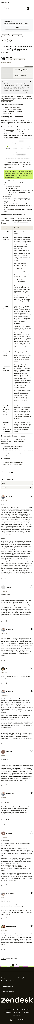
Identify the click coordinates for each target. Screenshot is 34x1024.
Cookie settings (8, 1012)
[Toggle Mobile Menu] (31, 2)
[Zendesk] (17, 1000)
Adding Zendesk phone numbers (13, 462)
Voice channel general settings (13, 109)
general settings (15, 209)
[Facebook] (5, 40)
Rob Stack (9, 57)
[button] (16, 973)
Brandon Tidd (10, 497)
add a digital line (8, 167)
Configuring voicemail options (13, 464)
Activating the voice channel (12, 107)
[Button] (2, 472)
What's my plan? (29, 66)
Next (20, 965)
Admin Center (10, 130)
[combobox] (17, 483)
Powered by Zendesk (19, 1019)
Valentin (8, 587)
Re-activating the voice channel (13, 111)
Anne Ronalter (10, 893)
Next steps (7, 113)
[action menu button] (31, 496)
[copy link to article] (2, 40)
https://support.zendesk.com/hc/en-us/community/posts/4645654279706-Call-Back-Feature (14, 866)
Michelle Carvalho (11, 926)
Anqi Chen (9, 751)
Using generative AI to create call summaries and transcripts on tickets (22, 416)
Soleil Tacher (6, 638)
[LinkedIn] (11, 40)
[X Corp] (8, 40)
